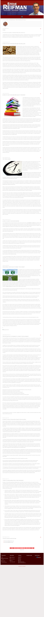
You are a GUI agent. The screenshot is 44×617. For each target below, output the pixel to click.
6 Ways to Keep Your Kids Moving (11, 221)
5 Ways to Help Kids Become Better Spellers (14, 43)
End (33, 548)
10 (25, 548)
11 (27, 548)
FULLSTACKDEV (23, 566)
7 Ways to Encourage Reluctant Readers (13, 480)
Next (31, 548)
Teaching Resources (12, 19)
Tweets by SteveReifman (38, 558)
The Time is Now (6, 159)
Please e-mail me (9, 286)
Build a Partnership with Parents (21, 19)
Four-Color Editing (7, 542)
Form (4, 30)
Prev (13, 548)
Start (11, 548)
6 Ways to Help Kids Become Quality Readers (14, 94)
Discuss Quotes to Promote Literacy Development (16, 336)
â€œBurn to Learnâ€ (31, 222)
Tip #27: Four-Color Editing (9, 538)
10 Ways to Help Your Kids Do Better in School (14, 419)
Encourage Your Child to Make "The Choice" (14, 267)
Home (7, 19)
